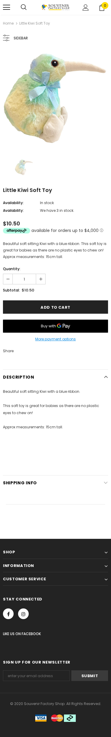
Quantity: (11, 268)
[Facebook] (8, 613)
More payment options (55, 339)
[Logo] (55, 7)
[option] (55, 98)
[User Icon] (86, 7)
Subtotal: (11, 290)
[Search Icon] (24, 7)
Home (8, 23)
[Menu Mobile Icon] (6, 7)
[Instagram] (23, 613)
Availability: (13, 202)
